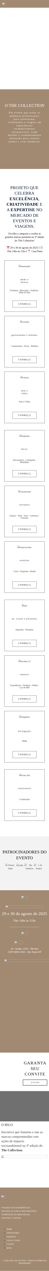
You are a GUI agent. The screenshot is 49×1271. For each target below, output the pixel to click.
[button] (48, 3)
